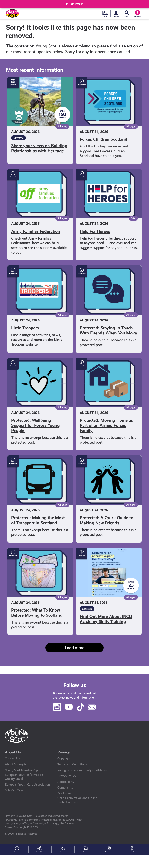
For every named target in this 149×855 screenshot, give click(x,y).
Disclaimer (64, 793)
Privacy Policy (66, 776)
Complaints (65, 787)
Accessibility (65, 781)
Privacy (63, 752)
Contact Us (12, 758)
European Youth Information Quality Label (24, 777)
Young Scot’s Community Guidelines (82, 770)
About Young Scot (17, 764)
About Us (13, 752)
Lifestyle (18, 137)
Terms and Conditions (72, 764)
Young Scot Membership (21, 770)
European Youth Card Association (27, 784)
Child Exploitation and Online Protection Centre (77, 800)
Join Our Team (15, 790)
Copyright (64, 758)
